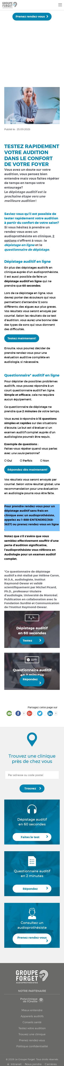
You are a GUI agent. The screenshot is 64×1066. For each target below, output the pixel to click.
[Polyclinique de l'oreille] (32, 1002)
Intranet (16, 1064)
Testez (27, 640)
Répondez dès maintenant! (27, 470)
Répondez (30, 679)
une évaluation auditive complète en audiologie (27, 357)
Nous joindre (33, 1064)
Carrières (51, 1064)
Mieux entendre (32, 1010)
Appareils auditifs (32, 1016)
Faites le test (30, 837)
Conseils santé (32, 1022)
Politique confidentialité (32, 1046)
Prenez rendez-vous (30, 16)
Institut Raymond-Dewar (24, 581)
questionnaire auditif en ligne (33, 390)
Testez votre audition (32, 1028)
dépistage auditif (23, 192)
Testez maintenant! (21, 338)
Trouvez (30, 788)
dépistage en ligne (32, 293)
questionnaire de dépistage (28, 407)
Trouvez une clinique (32, 1034)
